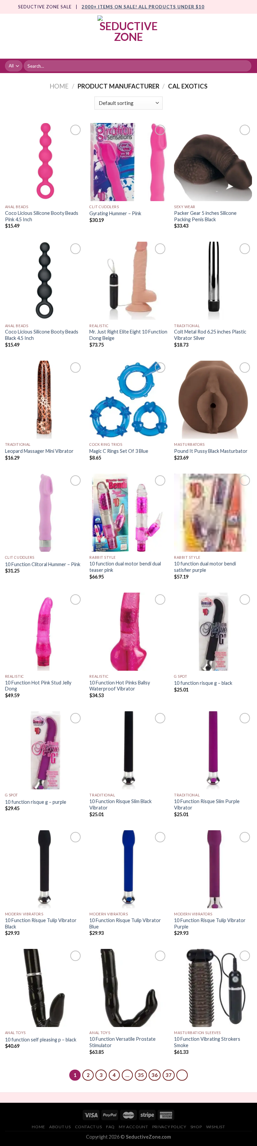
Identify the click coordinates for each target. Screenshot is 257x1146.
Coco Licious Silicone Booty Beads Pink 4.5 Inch (41, 216)
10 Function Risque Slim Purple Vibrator (207, 804)
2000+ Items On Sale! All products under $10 (143, 6)
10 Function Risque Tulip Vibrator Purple (210, 923)
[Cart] (248, 36)
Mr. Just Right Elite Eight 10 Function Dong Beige (128, 335)
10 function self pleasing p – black (40, 1039)
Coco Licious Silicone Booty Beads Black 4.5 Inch (41, 335)
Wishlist (215, 1126)
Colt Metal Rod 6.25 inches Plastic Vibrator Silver (210, 335)
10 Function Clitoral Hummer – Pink (42, 564)
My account (133, 1126)
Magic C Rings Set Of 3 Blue (118, 451)
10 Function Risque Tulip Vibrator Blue (125, 923)
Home (59, 86)
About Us (60, 1126)
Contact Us (88, 1126)
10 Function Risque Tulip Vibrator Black (41, 923)
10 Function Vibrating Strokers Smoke (207, 1042)
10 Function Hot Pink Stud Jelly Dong (38, 686)
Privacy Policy (169, 1126)
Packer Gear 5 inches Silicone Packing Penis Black (205, 216)
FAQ (110, 1126)
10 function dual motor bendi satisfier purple (205, 567)
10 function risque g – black (203, 683)
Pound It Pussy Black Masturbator (211, 451)
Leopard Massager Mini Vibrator (39, 451)
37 (169, 1075)
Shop (196, 1126)
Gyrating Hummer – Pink (115, 213)
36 (155, 1075)
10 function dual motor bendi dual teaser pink (125, 567)
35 (141, 1075)
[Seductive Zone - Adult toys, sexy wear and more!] (128, 36)
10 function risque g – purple (35, 802)
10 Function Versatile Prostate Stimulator (122, 1042)
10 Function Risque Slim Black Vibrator (120, 804)
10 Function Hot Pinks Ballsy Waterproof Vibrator (119, 686)
